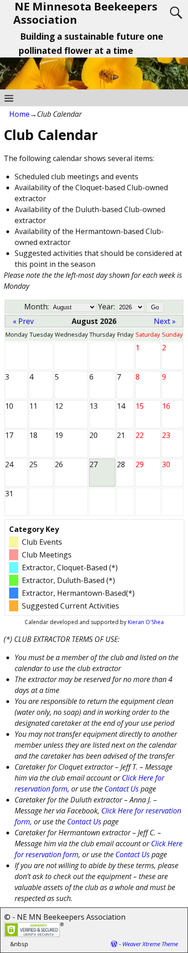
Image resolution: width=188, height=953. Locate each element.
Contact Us (121, 789)
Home (19, 114)
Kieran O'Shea (146, 622)
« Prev (23, 321)
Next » (165, 321)
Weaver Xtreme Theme (150, 944)
